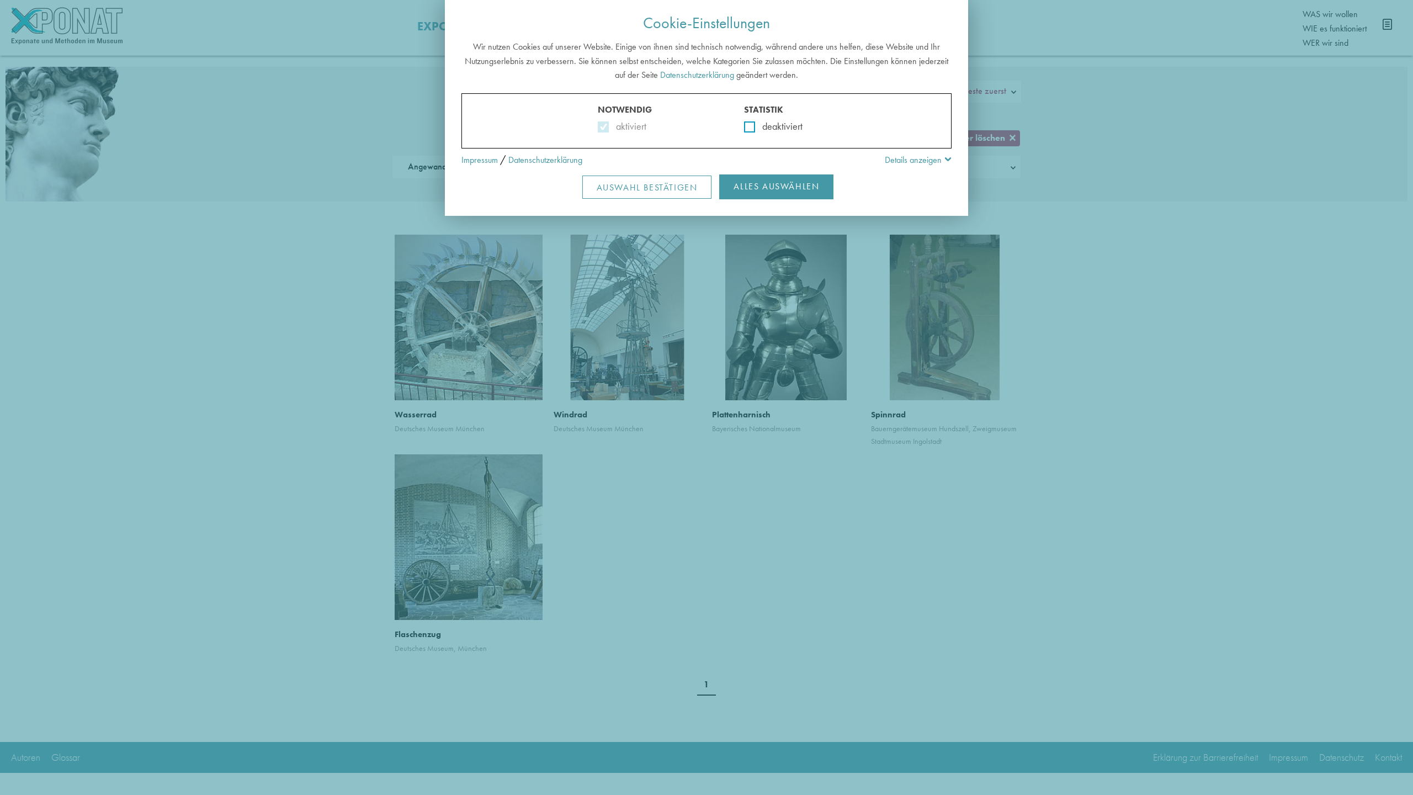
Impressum (479, 160)
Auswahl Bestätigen (647, 187)
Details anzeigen (913, 160)
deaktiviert (775, 126)
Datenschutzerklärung (697, 75)
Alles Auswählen (776, 186)
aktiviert (629, 126)
